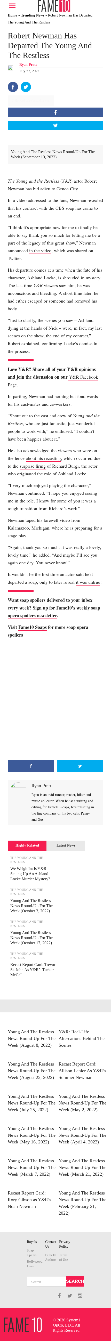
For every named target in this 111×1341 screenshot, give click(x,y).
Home (12, 15)
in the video (40, 250)
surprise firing (33, 466)
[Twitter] (26, 87)
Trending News (32, 15)
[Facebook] (13, 87)
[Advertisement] (55, 699)
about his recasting (43, 458)
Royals (32, 1242)
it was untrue (88, 582)
